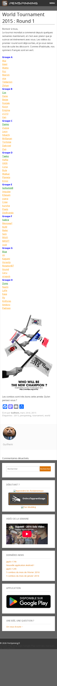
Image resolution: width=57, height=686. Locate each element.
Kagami (6, 258)
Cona (5, 166)
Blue (4, 251)
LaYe (4, 290)
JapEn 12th (11, 568)
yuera (5, 198)
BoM (4, 226)
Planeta (6, 177)
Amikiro (6, 304)
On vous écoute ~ (14, 626)
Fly (3, 297)
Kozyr (5, 106)
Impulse (6, 191)
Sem (4, 233)
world (47, 415)
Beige (5, 99)
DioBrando (8, 212)
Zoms (5, 283)
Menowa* (7, 223)
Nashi (5, 287)
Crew (4, 202)
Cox (4, 92)
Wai (4, 60)
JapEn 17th (11, 561)
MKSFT (6, 241)
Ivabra (5, 219)
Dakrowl (6, 145)
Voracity (6, 262)
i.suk (4, 244)
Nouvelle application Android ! (20, 565)
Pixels (5, 209)
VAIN (4, 163)
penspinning (25, 415)
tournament (38, 415)
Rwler (5, 230)
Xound (5, 269)
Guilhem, (15, 412)
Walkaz (6, 173)
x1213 (5, 113)
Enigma (6, 110)
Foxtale (6, 103)
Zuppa (5, 127)
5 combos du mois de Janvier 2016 (22, 575)
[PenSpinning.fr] (21, 3)
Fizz (4, 71)
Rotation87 (8, 265)
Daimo (5, 124)
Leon (4, 131)
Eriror (5, 180)
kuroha (6, 205)
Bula (4, 170)
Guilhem (8, 444)
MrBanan (7, 138)
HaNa (5, 159)
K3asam (6, 195)
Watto (5, 67)
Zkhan (5, 85)
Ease (4, 294)
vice (4, 78)
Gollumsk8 (7, 187)
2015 (16, 415)
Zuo (4, 149)
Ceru (4, 272)
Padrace (6, 308)
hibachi (6, 134)
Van (4, 117)
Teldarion (7, 81)
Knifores (6, 301)
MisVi (5, 237)
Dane (5, 96)
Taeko (5, 156)
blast (4, 64)
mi (3, 255)
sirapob (6, 276)
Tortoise (6, 141)
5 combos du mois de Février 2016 (23, 572)
